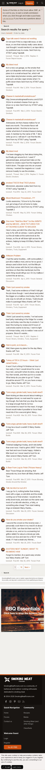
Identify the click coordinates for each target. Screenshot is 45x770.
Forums (6, 717)
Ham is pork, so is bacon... (17, 345)
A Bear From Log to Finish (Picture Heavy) (24, 467)
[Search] (42, 3)
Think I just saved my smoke (18, 287)
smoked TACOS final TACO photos (20, 183)
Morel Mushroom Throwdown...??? (20, 198)
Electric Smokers (12, 177)
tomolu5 (9, 33)
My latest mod (12, 64)
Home (6, 713)
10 (21, 567)
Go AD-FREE (12, 747)
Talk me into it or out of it (16, 488)
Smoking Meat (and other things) (31, 722)
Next (26, 567)
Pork (38, 354)
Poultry (39, 386)
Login (6, 738)
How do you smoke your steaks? (19, 519)
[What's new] (37, 3)
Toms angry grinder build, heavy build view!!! (24, 392)
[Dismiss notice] (42, 10)
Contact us (8, 721)
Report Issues (16, 58)
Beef (39, 192)
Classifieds (28, 728)
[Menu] (3, 3)
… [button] (18, 567)
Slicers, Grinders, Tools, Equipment (24, 339)
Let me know (8, 18)
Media (26, 717)
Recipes (27, 713)
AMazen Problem (13, 255)
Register (7, 743)
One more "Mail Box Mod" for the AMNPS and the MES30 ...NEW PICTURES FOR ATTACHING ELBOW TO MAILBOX (23, 224)
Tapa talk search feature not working (21, 38)
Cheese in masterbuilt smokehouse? (21, 96)
